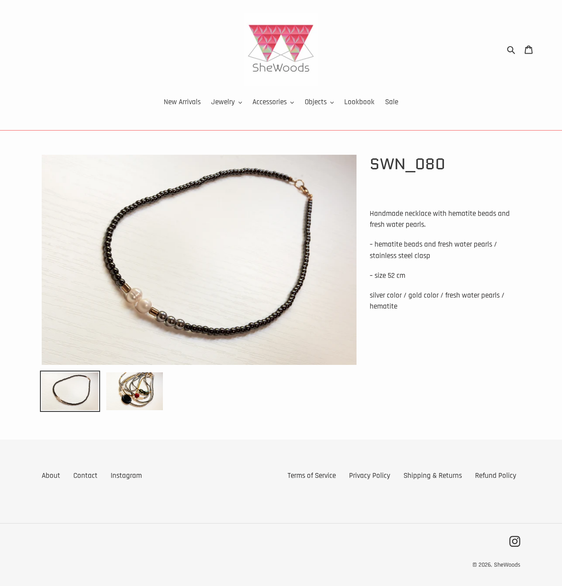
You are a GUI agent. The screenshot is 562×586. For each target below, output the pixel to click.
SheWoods (507, 565)
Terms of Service (312, 475)
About (51, 475)
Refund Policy (495, 475)
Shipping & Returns (432, 475)
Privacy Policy (369, 475)
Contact (85, 475)
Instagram (126, 475)
